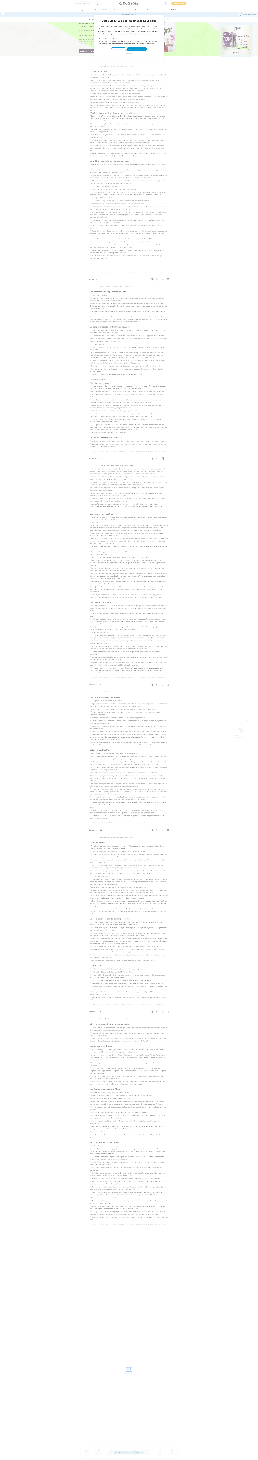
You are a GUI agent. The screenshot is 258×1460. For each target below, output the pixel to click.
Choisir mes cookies (118, 49)
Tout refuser (129, 53)
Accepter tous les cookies (136, 49)
